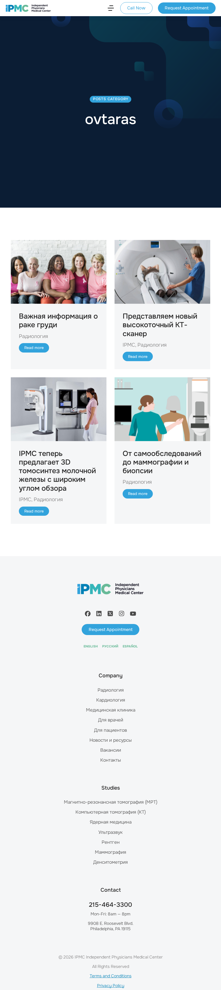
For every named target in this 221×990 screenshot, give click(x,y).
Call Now (136, 8)
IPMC (129, 344)
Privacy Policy (110, 985)
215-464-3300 (110, 905)
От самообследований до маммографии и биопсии (162, 462)
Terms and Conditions (111, 976)
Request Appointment (187, 8)
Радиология (33, 336)
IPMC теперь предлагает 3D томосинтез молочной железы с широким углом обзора (57, 471)
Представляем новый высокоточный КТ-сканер (160, 325)
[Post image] (58, 272)
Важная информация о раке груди (58, 320)
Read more (34, 347)
